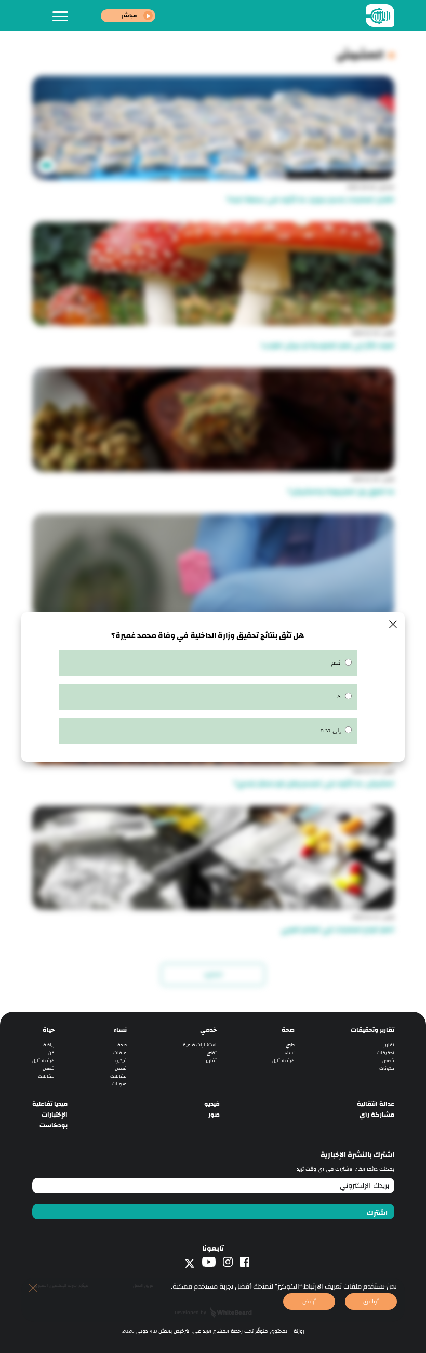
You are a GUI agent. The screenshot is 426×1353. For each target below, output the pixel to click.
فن (51, 1053)
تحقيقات (385, 1053)
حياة (49, 1030)
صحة (288, 1030)
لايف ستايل (283, 1061)
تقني (212, 1053)
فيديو (121, 1061)
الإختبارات (55, 1114)
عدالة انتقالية (375, 1103)
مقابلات (118, 1076)
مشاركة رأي (377, 1114)
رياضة (49, 1045)
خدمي (208, 1030)
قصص (388, 1061)
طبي (290, 1045)
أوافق (371, 1301)
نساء (290, 1053)
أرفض (309, 1301)
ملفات (120, 1053)
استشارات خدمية (200, 1045)
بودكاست (53, 1125)
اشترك (377, 1213)
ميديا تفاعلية (50, 1103)
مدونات (386, 1068)
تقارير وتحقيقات (372, 1030)
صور (214, 1114)
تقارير (388, 1045)
